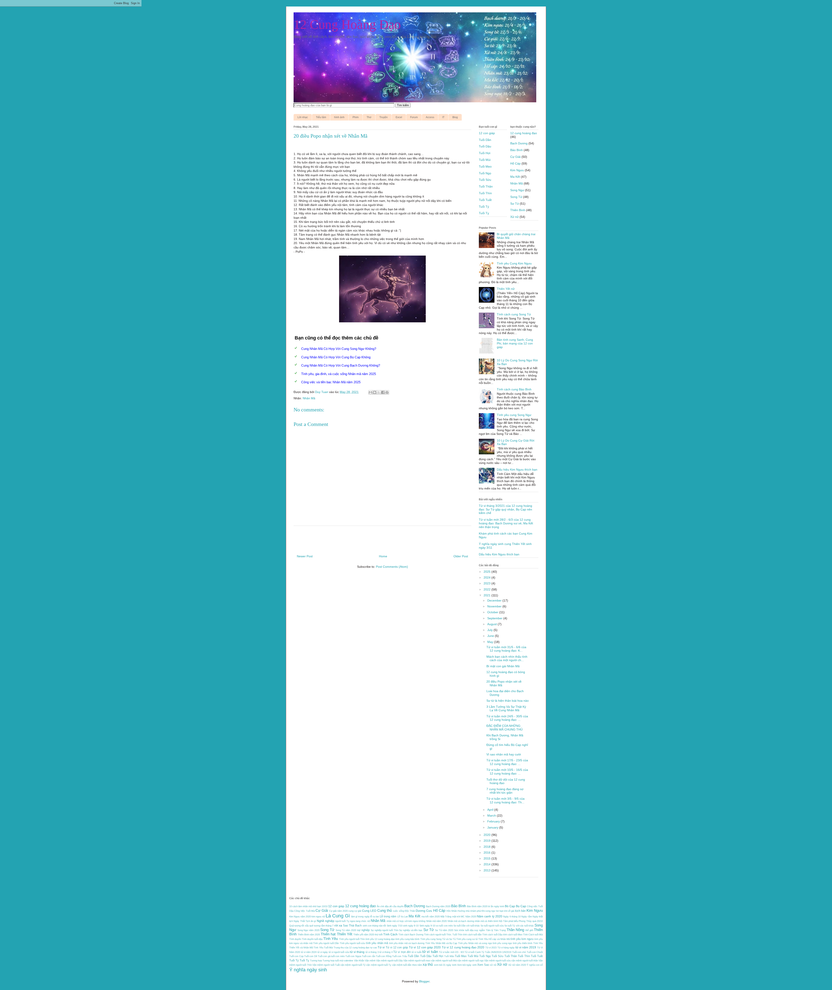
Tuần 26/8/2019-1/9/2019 (498, 952)
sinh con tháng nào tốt (374, 925)
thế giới (529, 930)
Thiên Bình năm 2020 (309, 934)
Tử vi (381, 947)
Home (383, 556)
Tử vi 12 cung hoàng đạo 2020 (463, 947)
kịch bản (520, 910)
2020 (487, 835)
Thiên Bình (517, 210)
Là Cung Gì (338, 915)
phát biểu (513, 921)
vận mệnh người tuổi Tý (353, 965)
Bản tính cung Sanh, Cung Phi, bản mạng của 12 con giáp (515, 343)
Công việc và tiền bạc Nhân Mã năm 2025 (331, 382)
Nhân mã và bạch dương (461, 921)
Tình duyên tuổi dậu (312, 939)
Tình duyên (295, 939)
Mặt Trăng (445, 916)
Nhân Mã (309, 398)
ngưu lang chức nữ (360, 921)
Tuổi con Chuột (535, 952)
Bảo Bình (516, 150)
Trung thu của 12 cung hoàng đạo (352, 947)
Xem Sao (483, 964)
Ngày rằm (526, 916)
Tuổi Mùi (485, 159)
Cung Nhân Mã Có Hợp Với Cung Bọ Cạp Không (335, 357)
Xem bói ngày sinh (467, 965)
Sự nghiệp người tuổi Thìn (384, 930)
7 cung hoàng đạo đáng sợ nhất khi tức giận (504, 790)
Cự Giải (515, 156)
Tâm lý (489, 930)
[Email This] (370, 392)
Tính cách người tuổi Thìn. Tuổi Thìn (443, 934)
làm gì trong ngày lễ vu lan (365, 916)
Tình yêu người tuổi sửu (352, 943)
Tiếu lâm (321, 117)
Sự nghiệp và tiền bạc (410, 930)
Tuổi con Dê (310, 956)
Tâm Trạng (500, 930)
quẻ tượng (314, 925)
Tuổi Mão (449, 956)
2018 (487, 846)
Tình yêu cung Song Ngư (514, 415)
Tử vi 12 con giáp (397, 947)
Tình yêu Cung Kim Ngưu (514, 263)
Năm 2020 (470, 916)
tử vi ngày (322, 952)
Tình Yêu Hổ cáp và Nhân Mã (494, 939)
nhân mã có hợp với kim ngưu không (406, 921)
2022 (487, 589)
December (494, 600)
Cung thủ (384, 910)
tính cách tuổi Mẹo (512, 934)
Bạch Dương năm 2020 (438, 906)
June (491, 636)
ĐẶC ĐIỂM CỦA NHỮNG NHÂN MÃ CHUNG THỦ (504, 727)
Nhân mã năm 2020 (436, 921)
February (494, 821)
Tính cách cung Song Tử (514, 314)
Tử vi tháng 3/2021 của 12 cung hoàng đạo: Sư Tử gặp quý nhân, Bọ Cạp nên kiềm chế (505, 509)
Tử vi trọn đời (402, 952)
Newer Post (305, 556)
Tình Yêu (330, 939)
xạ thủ (428, 964)
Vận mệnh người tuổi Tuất (326, 965)
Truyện (383, 117)
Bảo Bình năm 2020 (477, 906)
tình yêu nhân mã (377, 943)
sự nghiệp (363, 930)
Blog (455, 117)
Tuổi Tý (484, 206)
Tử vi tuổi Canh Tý (474, 952)
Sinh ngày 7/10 (394, 925)
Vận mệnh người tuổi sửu (497, 960)
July (490, 630)
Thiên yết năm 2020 (363, 934)
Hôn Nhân (451, 911)
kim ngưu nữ (318, 916)
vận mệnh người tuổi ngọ (470, 960)
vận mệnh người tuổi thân (524, 960)
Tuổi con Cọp (296, 956)
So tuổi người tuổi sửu (492, 925)
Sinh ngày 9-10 (427, 925)
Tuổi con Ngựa (353, 956)
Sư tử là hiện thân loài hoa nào (507, 700)
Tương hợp (316, 960)
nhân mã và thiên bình (486, 921)
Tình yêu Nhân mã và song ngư (475, 943)
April (490, 809)
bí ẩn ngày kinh (496, 906)
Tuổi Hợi (484, 153)
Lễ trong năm (388, 916)
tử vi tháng (357, 952)
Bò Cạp (510, 906)
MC (463, 916)
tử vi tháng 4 (386, 952)
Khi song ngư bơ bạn (492, 911)
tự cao (373, 947)
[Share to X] (379, 392)
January (493, 827)
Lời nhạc (302, 117)
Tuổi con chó (519, 952)
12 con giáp (487, 133)
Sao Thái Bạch (352, 925)
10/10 (325, 906)
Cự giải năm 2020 (338, 911)
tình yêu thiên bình (522, 943)
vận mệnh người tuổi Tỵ (378, 965)
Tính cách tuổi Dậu (492, 934)
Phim (356, 117)
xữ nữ (493, 965)
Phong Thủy (525, 921)
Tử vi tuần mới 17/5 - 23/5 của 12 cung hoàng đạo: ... (507, 762)
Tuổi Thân (486, 186)
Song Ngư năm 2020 (308, 930)
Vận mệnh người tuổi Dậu (389, 960)
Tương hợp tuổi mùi (333, 960)
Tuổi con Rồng (384, 956)
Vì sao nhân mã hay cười (503, 754)
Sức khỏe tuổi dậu (464, 930)
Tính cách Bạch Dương (410, 934)
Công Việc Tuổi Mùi (304, 911)
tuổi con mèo (338, 956)
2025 (487, 571)
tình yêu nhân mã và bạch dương (407, 943)
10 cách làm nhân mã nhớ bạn (305, 906)
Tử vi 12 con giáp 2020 (425, 947)
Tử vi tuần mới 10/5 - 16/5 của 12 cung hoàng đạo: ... (507, 771)
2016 (487, 852)
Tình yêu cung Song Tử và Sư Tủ (438, 939)
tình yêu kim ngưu (521, 939)
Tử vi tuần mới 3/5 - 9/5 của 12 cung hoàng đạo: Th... (505, 800)
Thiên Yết (344, 934)
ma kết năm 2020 (430, 916)
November (494, 606)
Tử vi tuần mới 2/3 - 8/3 (451, 952)
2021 (487, 595)
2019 (487, 840)
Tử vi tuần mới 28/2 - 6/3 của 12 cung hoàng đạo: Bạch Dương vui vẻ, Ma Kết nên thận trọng (506, 523)
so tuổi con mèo (444, 925)
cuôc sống (398, 911)
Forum (414, 117)
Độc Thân (410, 911)
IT (443, 117)
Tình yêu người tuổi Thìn (352, 939)
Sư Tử (514, 203)
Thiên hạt (328, 934)
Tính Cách (390, 934)
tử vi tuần (430, 952)
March (492, 815)
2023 (487, 583)
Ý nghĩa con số (535, 965)
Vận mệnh (370, 960)
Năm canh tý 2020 (489, 916)
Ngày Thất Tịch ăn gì (305, 921)
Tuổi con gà (324, 956)
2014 (487, 864)
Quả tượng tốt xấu (299, 925)
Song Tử (516, 197)
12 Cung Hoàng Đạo (347, 24)
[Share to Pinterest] (387, 392)
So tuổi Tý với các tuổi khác (519, 925)
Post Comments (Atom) (392, 566)
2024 (487, 577)
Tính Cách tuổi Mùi (533, 934)
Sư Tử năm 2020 (444, 930)
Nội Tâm (503, 921)
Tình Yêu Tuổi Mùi (323, 947)
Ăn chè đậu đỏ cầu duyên (390, 906)
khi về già (509, 911)
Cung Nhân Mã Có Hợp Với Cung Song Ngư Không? (338, 349)
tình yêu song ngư (502, 943)
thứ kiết (379, 934)
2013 (487, 870)
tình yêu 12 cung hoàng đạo (380, 939)
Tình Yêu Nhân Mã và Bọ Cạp (441, 943)
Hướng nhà (464, 911)
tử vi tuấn (417, 952)
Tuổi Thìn (485, 193)
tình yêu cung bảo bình (407, 939)
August (492, 624)
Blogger (424, 981)
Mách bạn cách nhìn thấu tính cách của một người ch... (506, 658)
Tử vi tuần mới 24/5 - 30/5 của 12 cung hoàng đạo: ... (507, 718)
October (493, 612)
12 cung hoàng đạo (523, 133)
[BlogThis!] (374, 392)
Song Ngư (517, 190)
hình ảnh (339, 117)
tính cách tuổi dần (472, 934)
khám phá (475, 911)
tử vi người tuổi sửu (339, 952)
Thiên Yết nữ (506, 288)
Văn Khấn (359, 960)
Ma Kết (515, 176)
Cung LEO (369, 910)
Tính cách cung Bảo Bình (514, 389)
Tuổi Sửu (485, 179)
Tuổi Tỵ (484, 213)
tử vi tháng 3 (372, 952)
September (495, 618)
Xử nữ (514, 217)
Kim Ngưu (517, 170)
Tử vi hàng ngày (506, 947)
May (490, 642)
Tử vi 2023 (491, 947)
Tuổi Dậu (485, 146)
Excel (399, 117)
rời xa (338, 925)
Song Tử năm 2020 (346, 930)
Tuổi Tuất (485, 200)
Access (430, 117)
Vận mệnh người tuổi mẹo (416, 960)
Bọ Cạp (521, 906)
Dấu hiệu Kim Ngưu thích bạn (517, 469)
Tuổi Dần (485, 140)
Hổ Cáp (515, 163)
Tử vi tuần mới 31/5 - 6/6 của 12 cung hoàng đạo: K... (506, 648)
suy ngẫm (479, 930)
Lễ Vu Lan (402, 916)
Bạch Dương (519, 143)
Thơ (369, 117)
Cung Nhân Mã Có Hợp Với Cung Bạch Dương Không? (340, 365)
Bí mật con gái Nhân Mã (503, 666)
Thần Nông (515, 930)
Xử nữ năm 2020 (517, 965)
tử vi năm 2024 (309, 952)
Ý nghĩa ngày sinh (308, 969)
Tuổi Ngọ (485, 173)
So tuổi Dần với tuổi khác (466, 925)
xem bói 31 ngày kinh (445, 965)
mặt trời (456, 916)
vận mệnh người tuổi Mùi (444, 960)
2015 (487, 858)
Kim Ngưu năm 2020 (300, 916)
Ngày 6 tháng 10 (512, 916)
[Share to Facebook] (383, 392)
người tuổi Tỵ (342, 921)
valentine (348, 960)
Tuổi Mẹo (485, 166)
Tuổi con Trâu (399, 956)
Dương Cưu (424, 910)
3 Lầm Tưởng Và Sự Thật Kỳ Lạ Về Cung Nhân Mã (506, 708)
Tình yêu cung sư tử (467, 939)
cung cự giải (354, 911)
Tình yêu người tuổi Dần (326, 943)
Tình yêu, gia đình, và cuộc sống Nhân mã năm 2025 (338, 374)
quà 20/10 (537, 921)
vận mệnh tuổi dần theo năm (407, 965)
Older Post (460, 556)
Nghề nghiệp (325, 921)
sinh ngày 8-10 (411, 925)
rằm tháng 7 (327, 925)
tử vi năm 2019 (525, 947)
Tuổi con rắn (368, 956)
